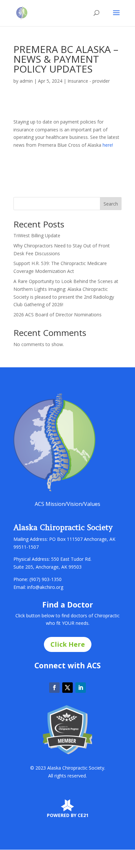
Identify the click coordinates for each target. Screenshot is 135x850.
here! (108, 145)
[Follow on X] (67, 687)
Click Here (67, 644)
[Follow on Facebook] (54, 687)
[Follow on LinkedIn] (80, 687)
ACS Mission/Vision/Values (67, 504)
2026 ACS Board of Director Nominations (57, 314)
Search (111, 204)
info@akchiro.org (45, 587)
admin (26, 81)
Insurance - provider (89, 81)
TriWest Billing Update (36, 235)
